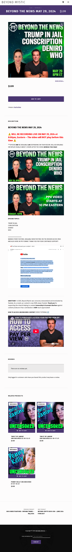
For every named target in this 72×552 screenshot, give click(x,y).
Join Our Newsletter (27, 536)
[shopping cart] (63, 2)
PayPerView (37, 7)
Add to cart (36, 99)
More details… (59, 81)
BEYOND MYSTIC (40, 531)
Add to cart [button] (23, 430)
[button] (62, 24)
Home (30, 7)
